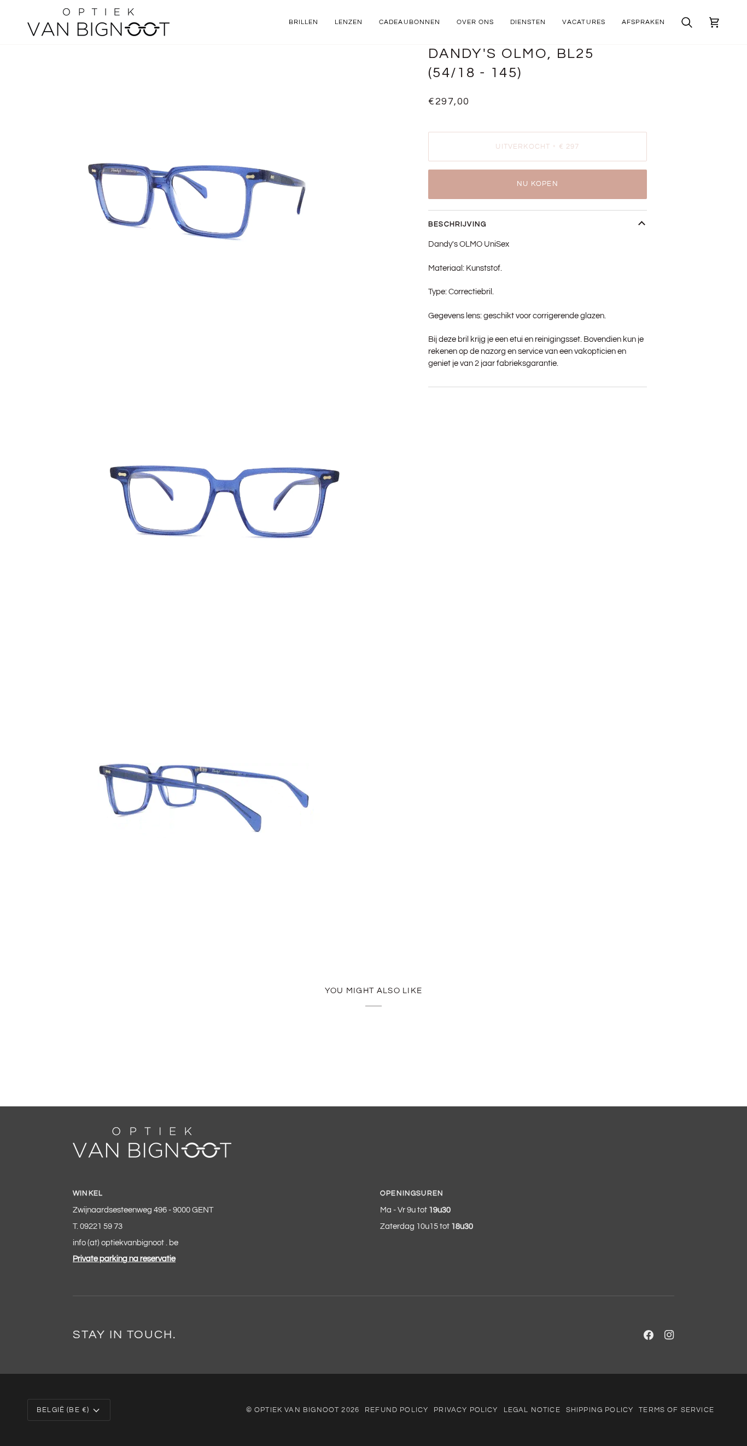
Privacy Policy (466, 1410)
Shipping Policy (600, 1410)
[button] (303, 22)
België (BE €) (63, 1410)
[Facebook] (648, 1335)
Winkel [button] (88, 1193)
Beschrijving (457, 224)
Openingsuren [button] (411, 1193)
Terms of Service (676, 1410)
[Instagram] (669, 1335)
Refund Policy (396, 1410)
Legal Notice (532, 1410)
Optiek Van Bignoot (296, 1410)
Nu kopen (537, 184)
